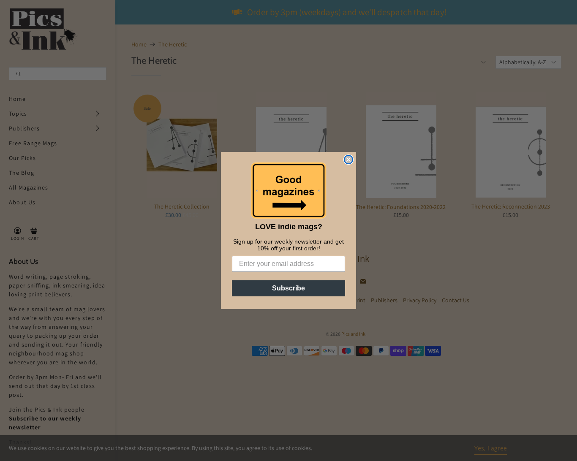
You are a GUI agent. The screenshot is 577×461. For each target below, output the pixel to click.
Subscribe (288, 288)
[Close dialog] (348, 159)
